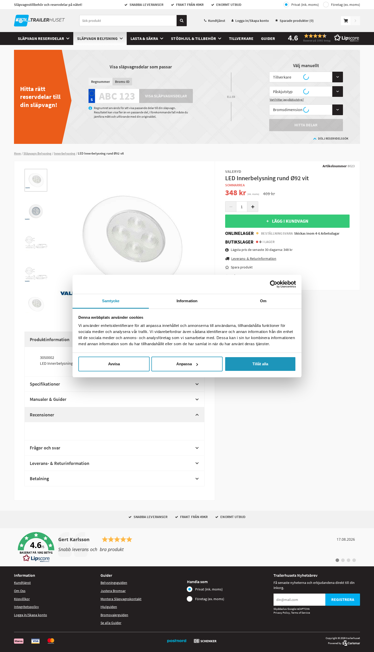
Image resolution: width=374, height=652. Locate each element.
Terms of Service (300, 612)
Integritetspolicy (26, 606)
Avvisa (114, 364)
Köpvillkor (22, 599)
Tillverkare (241, 38)
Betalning (39, 478)
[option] (35, 180)
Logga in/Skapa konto (252, 20)
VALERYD (233, 171)
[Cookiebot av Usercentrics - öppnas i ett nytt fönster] (273, 284)
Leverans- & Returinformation (59, 463)
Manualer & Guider (48, 399)
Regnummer (100, 81)
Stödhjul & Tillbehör (193, 38)
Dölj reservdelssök (333, 138)
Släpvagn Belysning (97, 38)
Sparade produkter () (297, 20)
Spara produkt (242, 267)
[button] (322, 37)
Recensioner (42, 415)
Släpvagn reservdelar (41, 38)
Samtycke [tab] (111, 301)
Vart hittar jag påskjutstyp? (287, 99)
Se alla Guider (110, 622)
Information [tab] (187, 301)
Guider (268, 38)
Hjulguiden (108, 606)
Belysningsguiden (113, 582)
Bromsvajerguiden (114, 615)
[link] (187, 547)
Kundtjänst (216, 20)
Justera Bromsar (113, 590)
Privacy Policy (282, 612)
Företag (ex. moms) (345, 4)
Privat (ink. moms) (305, 4)
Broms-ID (122, 81)
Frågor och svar (45, 448)
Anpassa (184, 364)
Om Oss (19, 590)
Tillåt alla (260, 364)
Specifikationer (45, 384)
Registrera (342, 599)
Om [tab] (263, 301)
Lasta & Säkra (144, 38)
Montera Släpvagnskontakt (120, 599)
